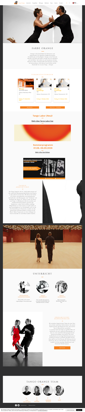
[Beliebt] (61, 90)
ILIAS (27, 400)
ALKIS (59, 400)
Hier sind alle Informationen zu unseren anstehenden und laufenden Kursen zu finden (42, 301)
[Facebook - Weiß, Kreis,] (16, 405)
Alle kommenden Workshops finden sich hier (61, 301)
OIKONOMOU (27, 402)
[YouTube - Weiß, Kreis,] (18, 405)
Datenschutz (32, 405)
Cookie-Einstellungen (70, 410)
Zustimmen (79, 410)
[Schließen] (83, 410)
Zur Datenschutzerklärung (42, 410)
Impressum (23, 405)
